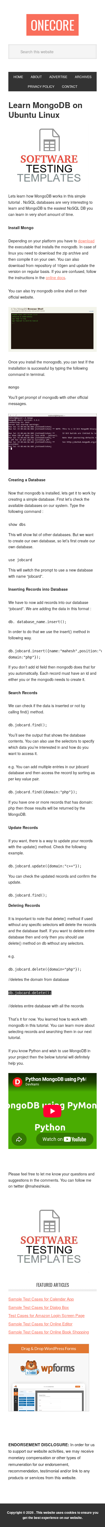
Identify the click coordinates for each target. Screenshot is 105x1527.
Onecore (52, 24)
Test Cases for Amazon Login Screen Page (46, 1315)
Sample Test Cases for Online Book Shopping (48, 1332)
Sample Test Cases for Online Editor (40, 1323)
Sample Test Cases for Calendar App (41, 1299)
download (86, 240)
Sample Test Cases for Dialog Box (38, 1307)
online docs (55, 277)
